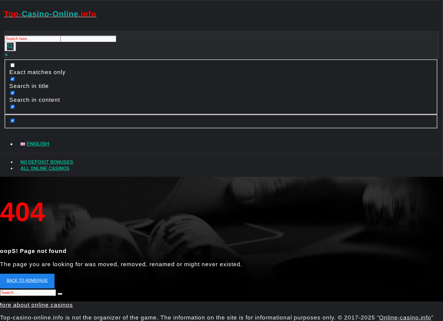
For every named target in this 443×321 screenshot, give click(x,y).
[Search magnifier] (10, 46)
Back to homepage (27, 280)
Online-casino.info (405, 317)
